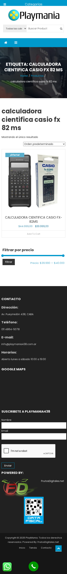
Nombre (6, 420)
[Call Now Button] (33, 566)
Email (4, 431)
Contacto (46, 547)
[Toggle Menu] (5, 3)
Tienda (33, 547)
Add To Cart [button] (33, 233)
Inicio (22, 547)
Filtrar (8, 262)
